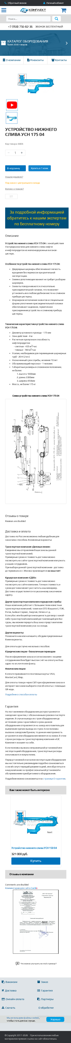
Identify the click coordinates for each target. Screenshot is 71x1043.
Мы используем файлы (23, 1017)
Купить (35, 861)
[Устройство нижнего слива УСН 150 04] (35, 822)
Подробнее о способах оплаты (21, 694)
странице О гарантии (54, 778)
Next (49, 832)
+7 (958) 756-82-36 (20, 26)
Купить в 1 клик (39, 168)
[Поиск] (56, 18)
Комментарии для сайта (21, 888)
